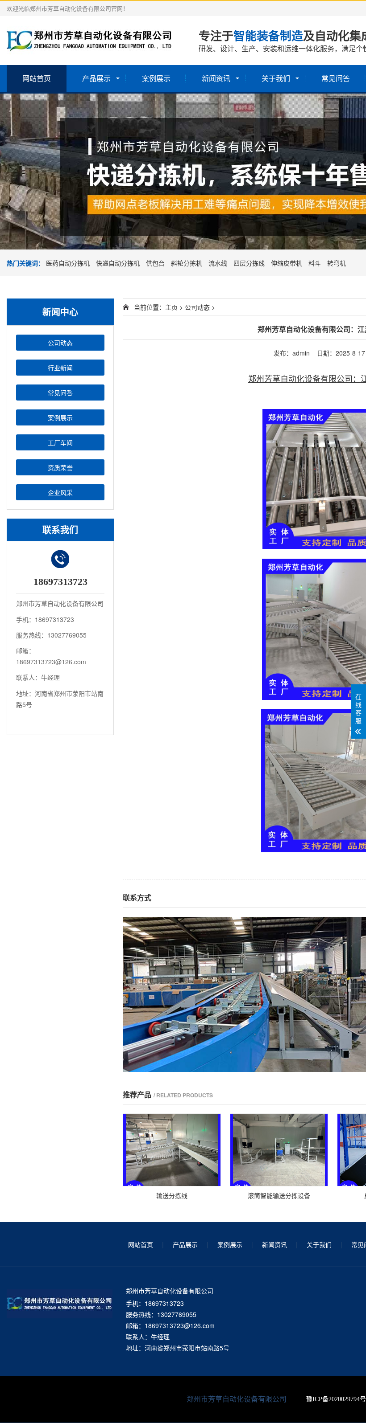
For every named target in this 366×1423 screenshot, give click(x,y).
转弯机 (336, 262)
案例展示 (156, 78)
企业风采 (60, 492)
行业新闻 (60, 367)
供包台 (156, 262)
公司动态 (60, 342)
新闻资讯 (216, 78)
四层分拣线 (249, 262)
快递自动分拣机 (118, 262)
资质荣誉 (60, 467)
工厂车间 (60, 442)
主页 (171, 307)
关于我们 (276, 78)
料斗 (315, 262)
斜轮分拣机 (187, 262)
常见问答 (335, 78)
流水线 (218, 262)
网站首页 (36, 78)
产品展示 (96, 78)
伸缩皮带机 (287, 262)
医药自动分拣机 (69, 262)
